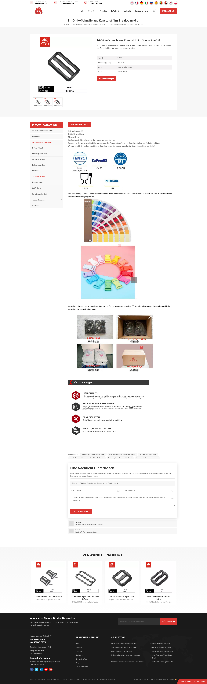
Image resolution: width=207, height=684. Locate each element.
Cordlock (35, 206)
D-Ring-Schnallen (38, 148)
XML (152, 679)
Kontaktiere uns (141, 11)
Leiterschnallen (37, 182)
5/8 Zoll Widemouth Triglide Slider (122, 597)
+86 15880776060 (38, 642)
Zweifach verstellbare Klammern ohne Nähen (127, 662)
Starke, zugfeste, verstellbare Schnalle (161, 656)
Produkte (103, 11)
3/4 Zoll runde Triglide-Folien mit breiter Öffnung (85, 598)
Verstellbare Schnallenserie (81, 24)
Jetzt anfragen (107, 79)
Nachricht (127, 11)
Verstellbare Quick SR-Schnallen (162, 651)
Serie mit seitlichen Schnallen (42, 131)
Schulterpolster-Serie (39, 194)
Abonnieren (170, 622)
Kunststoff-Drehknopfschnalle (162, 662)
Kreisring (35, 171)
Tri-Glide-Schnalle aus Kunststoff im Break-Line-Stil (99, 483)
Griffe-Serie (36, 188)
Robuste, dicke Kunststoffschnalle (120, 458)
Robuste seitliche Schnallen (160, 644)
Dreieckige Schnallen (39, 154)
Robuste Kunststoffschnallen (121, 651)
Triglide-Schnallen (99, 24)
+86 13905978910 (42, 3)
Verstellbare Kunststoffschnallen (93, 454)
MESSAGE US (168, 11)
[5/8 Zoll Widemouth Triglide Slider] (122, 578)
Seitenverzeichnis (82, 667)
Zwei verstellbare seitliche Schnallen (124, 647)
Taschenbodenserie (39, 200)
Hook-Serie (36, 136)
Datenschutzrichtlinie (140, 679)
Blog (77, 663)
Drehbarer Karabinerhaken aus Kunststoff (126, 655)
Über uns (91, 11)
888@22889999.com (66, 3)
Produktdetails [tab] (79, 124)
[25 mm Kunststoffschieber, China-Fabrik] (159, 578)
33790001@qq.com (36, 653)
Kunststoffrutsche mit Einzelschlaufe (122, 454)
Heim (77, 644)
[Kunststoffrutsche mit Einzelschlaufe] (48, 578)
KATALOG (115, 11)
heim (82, 11)
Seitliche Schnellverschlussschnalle (123, 644)
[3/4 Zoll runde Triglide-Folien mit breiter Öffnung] (85, 578)
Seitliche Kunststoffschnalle (161, 647)
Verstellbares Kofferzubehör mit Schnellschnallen (87, 458)
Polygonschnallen (38, 165)
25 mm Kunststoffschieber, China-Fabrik (158, 598)
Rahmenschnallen (38, 159)
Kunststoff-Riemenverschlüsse (147, 458)
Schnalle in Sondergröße (147, 454)
